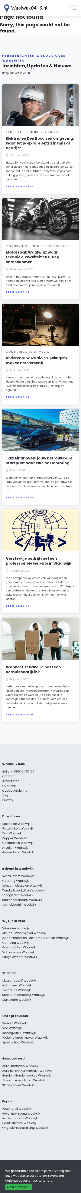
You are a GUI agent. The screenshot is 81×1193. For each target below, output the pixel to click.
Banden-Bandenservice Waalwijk (26, 1075)
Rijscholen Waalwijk (16, 824)
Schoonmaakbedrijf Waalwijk (23, 995)
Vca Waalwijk (12, 1028)
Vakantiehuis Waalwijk (18, 952)
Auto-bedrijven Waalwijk (20, 1066)
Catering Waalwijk (15, 881)
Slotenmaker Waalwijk (18, 1085)
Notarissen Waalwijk (17, 985)
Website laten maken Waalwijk (25, 1037)
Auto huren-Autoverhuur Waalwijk (27, 1071)
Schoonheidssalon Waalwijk (22, 885)
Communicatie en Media (27, 352)
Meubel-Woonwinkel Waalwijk (24, 933)
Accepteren (18, 1187)
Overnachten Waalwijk (19, 947)
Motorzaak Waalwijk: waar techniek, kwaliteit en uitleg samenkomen (32, 257)
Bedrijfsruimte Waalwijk (19, 1123)
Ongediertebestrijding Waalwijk (25, 1128)
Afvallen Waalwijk (15, 848)
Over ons (9, 786)
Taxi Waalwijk (12, 833)
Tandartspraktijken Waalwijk (23, 890)
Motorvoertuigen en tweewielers (37, 246)
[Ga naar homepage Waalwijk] (24, 8)
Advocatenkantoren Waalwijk (24, 1080)
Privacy (7, 800)
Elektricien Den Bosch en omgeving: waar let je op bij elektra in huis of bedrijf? (40, 143)
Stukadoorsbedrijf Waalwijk (22, 900)
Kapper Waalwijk (14, 838)
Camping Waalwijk (15, 943)
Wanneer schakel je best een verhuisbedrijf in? (33, 669)
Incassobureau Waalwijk (20, 1118)
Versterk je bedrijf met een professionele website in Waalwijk (38, 561)
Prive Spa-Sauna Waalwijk (21, 1113)
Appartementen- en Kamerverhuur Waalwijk (35, 938)
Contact (8, 776)
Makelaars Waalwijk (16, 1000)
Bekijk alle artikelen (14, 73)
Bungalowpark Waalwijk (19, 957)
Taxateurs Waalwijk (16, 990)
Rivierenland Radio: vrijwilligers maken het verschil (36, 360)
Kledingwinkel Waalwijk (19, 1033)
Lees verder (18, 186)
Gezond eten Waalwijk (18, 852)
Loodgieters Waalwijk (17, 895)
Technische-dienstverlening (32, 132)
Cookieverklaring (14, 790)
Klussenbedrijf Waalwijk (19, 980)
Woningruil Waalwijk (16, 1109)
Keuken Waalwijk (14, 1023)
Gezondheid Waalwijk (18, 843)
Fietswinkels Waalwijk (18, 828)
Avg (5, 795)
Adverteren (10, 781)
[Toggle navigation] (74, 8)
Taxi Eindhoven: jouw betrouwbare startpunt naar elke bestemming (39, 461)
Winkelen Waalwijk (15, 928)
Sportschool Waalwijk (18, 1042)
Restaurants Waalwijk (18, 876)
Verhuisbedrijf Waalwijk (19, 904)
